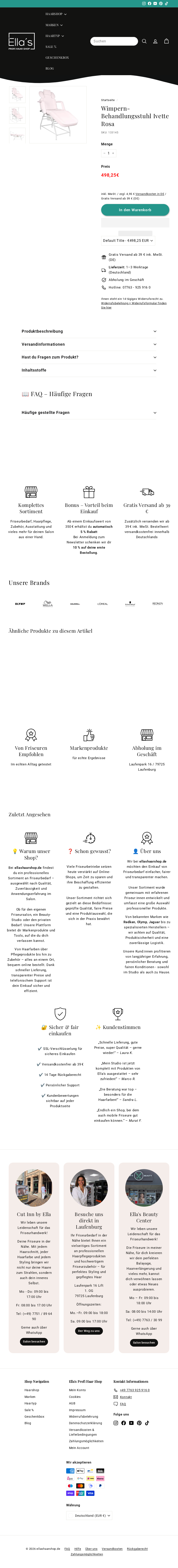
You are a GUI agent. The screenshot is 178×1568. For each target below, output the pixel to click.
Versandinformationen (43, 344)
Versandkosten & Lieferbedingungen (83, 1432)
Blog (50, 68)
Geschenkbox (57, 57)
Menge (107, 144)
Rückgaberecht (137, 1548)
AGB (72, 1403)
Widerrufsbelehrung (84, 1416)
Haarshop (54, 14)
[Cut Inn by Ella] (34, 1188)
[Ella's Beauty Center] (144, 1188)
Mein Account (79, 1448)
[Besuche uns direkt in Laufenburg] (89, 1188)
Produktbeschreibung (42, 331)
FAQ (67, 1548)
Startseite (108, 100)
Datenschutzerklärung (85, 1423)
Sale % (51, 47)
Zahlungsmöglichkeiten (86, 1441)
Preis (105, 166)
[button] (135, 222)
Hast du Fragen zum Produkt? (50, 357)
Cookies (75, 1397)
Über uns (91, 1548)
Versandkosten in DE (149, 194)
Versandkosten (112, 1548)
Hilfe (77, 1548)
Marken (52, 25)
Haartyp (53, 36)
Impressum (77, 1410)
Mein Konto (77, 1390)
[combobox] (114, 41)
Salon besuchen (34, 1341)
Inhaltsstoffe (34, 370)
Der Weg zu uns (89, 1330)
